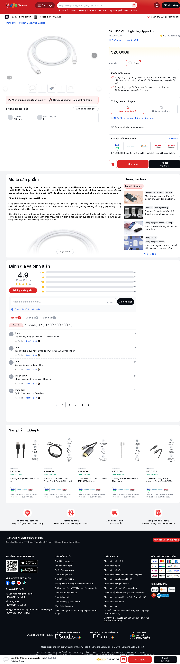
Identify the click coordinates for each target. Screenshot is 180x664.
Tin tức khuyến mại (63, 574)
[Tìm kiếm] (134, 5)
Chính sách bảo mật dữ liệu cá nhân (120, 588)
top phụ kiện (151, 238)
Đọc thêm (65, 251)
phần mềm (123, 10)
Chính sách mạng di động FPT (118, 583)
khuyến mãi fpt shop (154, 192)
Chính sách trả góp (112, 570)
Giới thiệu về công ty (64, 561)
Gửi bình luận (125, 301)
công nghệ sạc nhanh (155, 223)
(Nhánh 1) (16, 597)
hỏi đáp (169, 192)
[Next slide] (63, 17)
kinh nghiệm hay (161, 207)
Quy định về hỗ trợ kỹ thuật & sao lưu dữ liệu (124, 592)
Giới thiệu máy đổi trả (64, 579)
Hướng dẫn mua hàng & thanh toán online (74, 583)
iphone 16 (91, 10)
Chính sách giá (110, 606)
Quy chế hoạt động (63, 565)
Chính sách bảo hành (113, 561)
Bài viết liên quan (133, 186)
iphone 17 (63, 10)
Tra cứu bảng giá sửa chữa (67, 601)
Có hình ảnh (30, 325)
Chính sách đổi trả (112, 565)
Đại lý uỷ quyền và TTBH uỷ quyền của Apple (76, 588)
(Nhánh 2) (16, 605)
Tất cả (16, 325)
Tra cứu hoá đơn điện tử (66, 592)
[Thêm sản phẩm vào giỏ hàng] (123, 659)
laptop (73, 10)
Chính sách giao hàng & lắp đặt (118, 579)
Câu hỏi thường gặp (64, 606)
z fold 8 (133, 10)
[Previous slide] (5, 89)
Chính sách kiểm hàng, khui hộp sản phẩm (123, 574)
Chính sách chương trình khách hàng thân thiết (125, 597)
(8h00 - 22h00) (18, 613)
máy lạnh (113, 10)
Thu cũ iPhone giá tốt (20, 17)
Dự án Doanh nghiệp (64, 570)
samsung (82, 10)
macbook (102, 10)
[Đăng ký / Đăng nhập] (157, 5)
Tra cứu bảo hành (63, 597)
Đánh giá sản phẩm (23, 290)
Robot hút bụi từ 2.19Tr (50, 17)
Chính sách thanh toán (114, 601)
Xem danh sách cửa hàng (166, 540)
